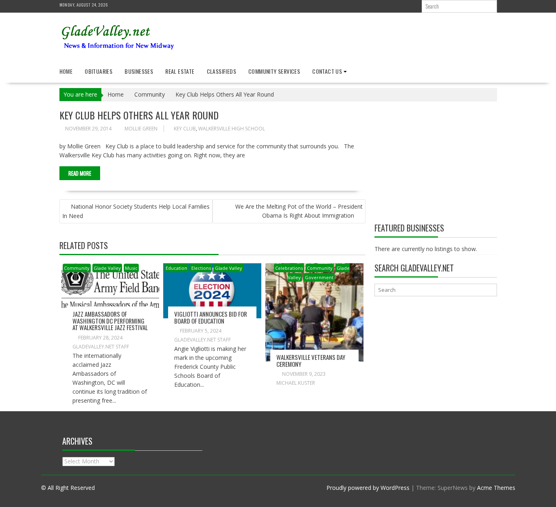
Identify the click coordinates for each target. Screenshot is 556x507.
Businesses (139, 71)
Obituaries (98, 71)
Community (77, 268)
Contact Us (327, 71)
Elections (201, 268)
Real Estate (179, 71)
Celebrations (289, 268)
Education (176, 268)
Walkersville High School (231, 128)
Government (319, 277)
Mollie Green (141, 128)
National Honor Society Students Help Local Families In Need (136, 211)
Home (66, 71)
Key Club (185, 128)
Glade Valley (107, 268)
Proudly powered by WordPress (367, 488)
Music (131, 268)
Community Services (274, 71)
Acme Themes (496, 488)
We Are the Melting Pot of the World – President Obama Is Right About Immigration (299, 211)
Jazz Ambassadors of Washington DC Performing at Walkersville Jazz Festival (110, 320)
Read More (79, 173)
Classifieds (221, 71)
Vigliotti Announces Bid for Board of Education (210, 317)
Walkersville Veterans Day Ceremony (310, 360)
